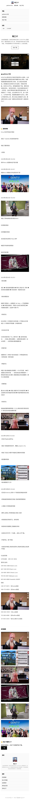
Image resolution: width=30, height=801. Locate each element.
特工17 (16, 2)
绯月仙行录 (4, 785)
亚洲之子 (4, 788)
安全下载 (22, 5)
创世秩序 (4, 782)
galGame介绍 (9, 5)
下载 (4, 748)
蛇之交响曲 (4, 780)
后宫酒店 (4, 777)
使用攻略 (16, 5)
